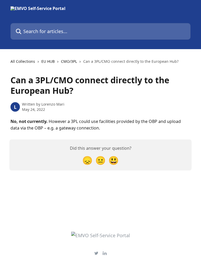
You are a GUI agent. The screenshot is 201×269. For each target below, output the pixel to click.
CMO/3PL (69, 61)
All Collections (22, 61)
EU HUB (48, 61)
